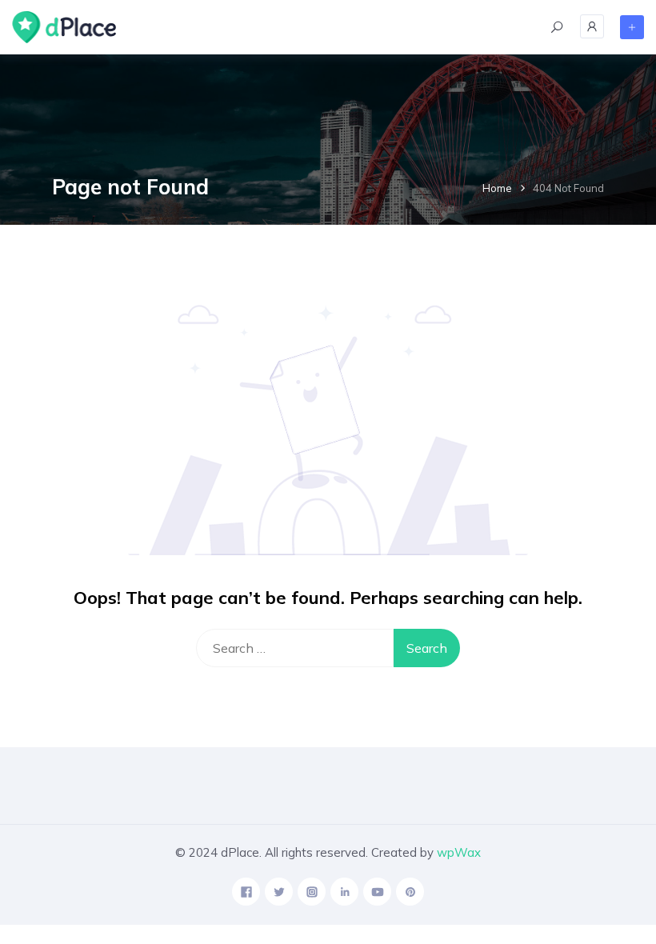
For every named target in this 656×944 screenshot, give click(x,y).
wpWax (459, 852)
